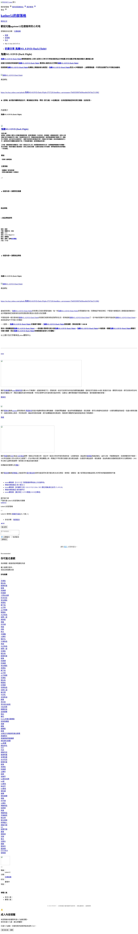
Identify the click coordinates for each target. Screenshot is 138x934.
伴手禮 (3, 624)
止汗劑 (3, 607)
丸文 (12, 456)
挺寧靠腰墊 (5, 721)
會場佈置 (4, 757)
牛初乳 (3, 695)
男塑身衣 (29, 411)
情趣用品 (4, 805)
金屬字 (3, 776)
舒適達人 (15, 473)
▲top (2, 523)
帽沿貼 (3, 583)
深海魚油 (4, 697)
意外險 (3, 702)
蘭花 (2, 716)
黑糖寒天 (4, 736)
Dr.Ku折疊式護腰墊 (8, 719)
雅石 (2, 714)
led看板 (3, 788)
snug (2, 353)
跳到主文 (4, 21)
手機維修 (4, 815)
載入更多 (4, 527)
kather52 (3, 502)
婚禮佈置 (4, 755)
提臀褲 (3, 853)
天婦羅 (3, 634)
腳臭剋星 (19, 390)
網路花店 (4, 752)
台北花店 (4, 759)
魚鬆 (2, 417)
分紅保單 (4, 707)
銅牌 (2, 774)
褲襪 (2, 793)
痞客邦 (14, 514)
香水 (2, 839)
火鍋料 (3, 636)
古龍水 (3, 841)
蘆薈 (2, 832)
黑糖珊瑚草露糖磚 (7, 738)
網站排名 (4, 745)
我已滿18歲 (5, 930)
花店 (2, 750)
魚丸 (2, 632)
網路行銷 (4, 825)
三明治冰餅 (5, 595)
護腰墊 (3, 729)
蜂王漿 (3, 692)
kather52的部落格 (13, 15)
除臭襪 (6, 390)
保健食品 (4, 687)
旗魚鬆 (89, 456)
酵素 (2, 699)
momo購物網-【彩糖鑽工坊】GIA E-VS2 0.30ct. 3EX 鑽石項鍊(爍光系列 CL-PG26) (34, 487)
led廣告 (3, 784)
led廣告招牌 (5, 779)
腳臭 (2, 588)
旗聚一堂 (4, 617)
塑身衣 (3, 397)
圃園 (2, 844)
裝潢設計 (16, 519)
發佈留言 (4, 539)
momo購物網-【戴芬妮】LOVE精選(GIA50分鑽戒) (22, 492)
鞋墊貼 (3, 612)
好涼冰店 (4, 598)
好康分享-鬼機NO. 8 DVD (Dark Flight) (25, 48)
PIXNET (54, 906)
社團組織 (17, 31)
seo (2, 827)
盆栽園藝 (4, 712)
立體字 (3, 772)
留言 (19, 514)
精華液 (3, 834)
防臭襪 (3, 593)
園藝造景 (4, 709)
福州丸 (3, 639)
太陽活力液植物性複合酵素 (10, 733)
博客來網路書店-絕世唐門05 (15, 490)
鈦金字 (3, 786)
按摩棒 (3, 808)
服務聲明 (88, 906)
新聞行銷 (4, 829)
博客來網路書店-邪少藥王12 (15, 485)
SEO (2, 747)
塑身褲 (3, 848)
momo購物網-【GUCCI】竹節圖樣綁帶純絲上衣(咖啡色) (25, 482)
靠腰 (2, 724)
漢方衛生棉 (31, 473)
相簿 (6, 35)
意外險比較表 (6, 704)
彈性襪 (3, 791)
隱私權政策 (80, 906)
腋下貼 (3, 605)
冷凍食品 (4, 641)
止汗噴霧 (4, 610)
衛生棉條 (4, 820)
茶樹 (2, 836)
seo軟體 (3, 743)
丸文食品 (20, 456)
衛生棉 (6, 473)
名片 (6, 40)
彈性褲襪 (4, 796)
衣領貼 (3, 581)
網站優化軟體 (6, 741)
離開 (11, 930)
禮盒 (17, 465)
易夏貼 (3, 602)
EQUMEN (4, 850)
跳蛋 (2, 810)
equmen (14, 411)
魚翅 (2, 644)
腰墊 (2, 726)
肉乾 (2, 629)
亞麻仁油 (4, 690)
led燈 (2, 781)
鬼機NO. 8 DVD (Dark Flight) (22, 311)
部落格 (7, 38)
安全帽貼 (14, 238)
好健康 (3, 685)
